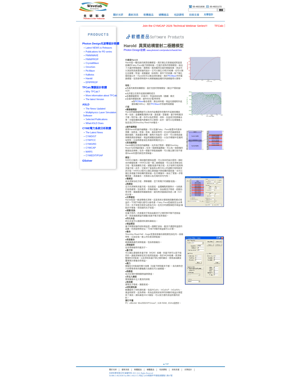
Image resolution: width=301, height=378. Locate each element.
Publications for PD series (99, 51)
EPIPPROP (92, 82)
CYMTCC (91, 140)
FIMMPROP (92, 59)
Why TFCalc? (93, 91)
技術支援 (175, 370)
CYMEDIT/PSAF (94, 155)
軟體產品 (138, 370)
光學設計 (188, 370)
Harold (89, 78)
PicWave (90, 70)
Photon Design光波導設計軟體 (100, 43)
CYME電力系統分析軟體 (96, 128)
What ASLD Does (95, 123)
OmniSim (90, 67)
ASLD (85, 104)
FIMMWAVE (92, 55)
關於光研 (113, 370)
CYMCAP (91, 147)
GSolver (87, 160)
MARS (89, 151)
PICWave (172, 76)
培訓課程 (163, 370)
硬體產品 (150, 370)
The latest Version (95, 99)
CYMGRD (91, 144)
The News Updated (95, 108)
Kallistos (90, 74)
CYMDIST (91, 136)
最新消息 (125, 370)
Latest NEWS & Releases (99, 47)
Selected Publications (97, 119)
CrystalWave (92, 63)
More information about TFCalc (101, 95)
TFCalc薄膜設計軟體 (94, 87)
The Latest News (94, 132)
